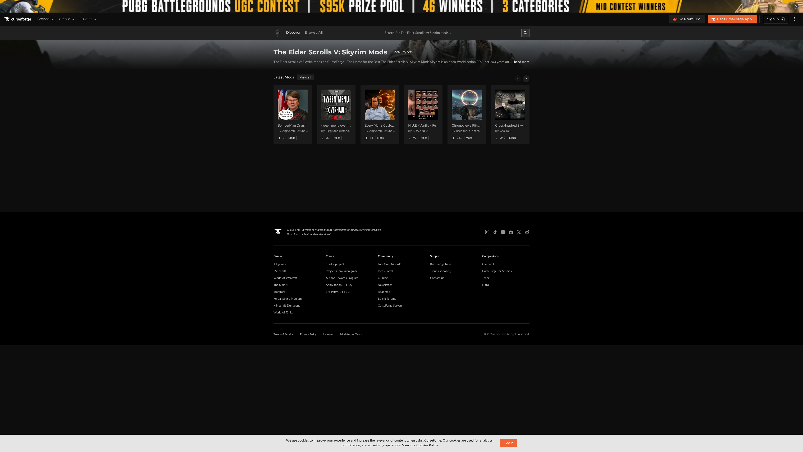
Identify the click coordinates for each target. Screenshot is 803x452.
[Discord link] (511, 232)
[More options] (794, 19)
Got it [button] (508, 443)
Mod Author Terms (351, 334)
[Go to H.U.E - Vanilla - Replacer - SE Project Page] (423, 114)
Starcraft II (280, 291)
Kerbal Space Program (288, 298)
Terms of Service (283, 334)
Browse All (314, 33)
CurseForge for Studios (497, 271)
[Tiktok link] (495, 232)
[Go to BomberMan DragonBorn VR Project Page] (293, 114)
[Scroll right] (526, 78)
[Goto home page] (18, 19)
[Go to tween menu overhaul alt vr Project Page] (336, 114)
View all (305, 77)
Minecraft (280, 271)
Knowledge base (440, 264)
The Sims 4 (281, 285)
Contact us (437, 278)
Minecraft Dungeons (287, 305)
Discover (293, 33)
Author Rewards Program (342, 278)
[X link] (519, 232)
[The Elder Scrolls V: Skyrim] (278, 33)
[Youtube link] (503, 232)
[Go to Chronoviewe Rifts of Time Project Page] (467, 114)
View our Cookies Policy (420, 445)
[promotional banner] (401, 6)
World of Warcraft (285, 278)
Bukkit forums (387, 298)
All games (280, 264)
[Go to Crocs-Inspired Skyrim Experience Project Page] (510, 114)
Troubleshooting (440, 271)
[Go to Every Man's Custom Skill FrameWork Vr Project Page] (380, 114)
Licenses (328, 334)
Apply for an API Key (339, 285)
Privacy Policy (308, 334)
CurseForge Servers (390, 305)
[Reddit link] (526, 232)
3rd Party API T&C (337, 291)
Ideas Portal (385, 271)
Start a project (335, 264)
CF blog (383, 278)
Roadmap (384, 291)
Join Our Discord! (389, 264)
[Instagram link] (487, 232)
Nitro (485, 285)
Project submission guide (342, 271)
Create (64, 19)
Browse (43, 19)
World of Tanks (283, 312)
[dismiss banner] (796, 6)
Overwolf (488, 264)
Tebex (486, 278)
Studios (85, 19)
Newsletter (385, 285)
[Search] (525, 33)
